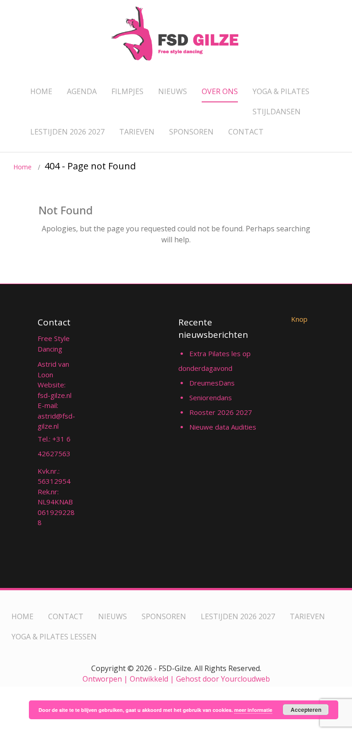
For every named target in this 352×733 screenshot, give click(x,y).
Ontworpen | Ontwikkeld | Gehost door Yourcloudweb (176, 679)
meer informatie (253, 709)
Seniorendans (210, 397)
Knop (299, 319)
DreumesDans (212, 382)
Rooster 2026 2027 (220, 412)
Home (22, 166)
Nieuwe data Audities (222, 426)
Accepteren (306, 709)
